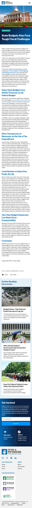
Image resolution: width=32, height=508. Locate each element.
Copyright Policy (15, 503)
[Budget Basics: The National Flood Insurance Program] (16, 296)
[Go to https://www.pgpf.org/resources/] (23, 436)
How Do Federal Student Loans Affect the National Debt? (15, 385)
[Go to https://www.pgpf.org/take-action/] (9, 435)
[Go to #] (5, 275)
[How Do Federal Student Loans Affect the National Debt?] (16, 371)
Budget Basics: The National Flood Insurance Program (14, 310)
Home (3, 464)
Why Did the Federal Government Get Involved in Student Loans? (14, 348)
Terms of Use (11, 504)
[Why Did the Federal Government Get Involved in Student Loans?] (16, 333)
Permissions (20, 504)
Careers (20, 468)
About (19, 464)
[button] (13, 275)
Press (3, 468)
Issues (3, 466)
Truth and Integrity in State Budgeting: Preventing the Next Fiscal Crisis (15, 71)
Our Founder (21, 466)
